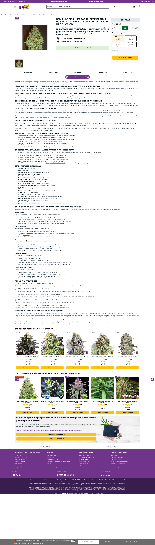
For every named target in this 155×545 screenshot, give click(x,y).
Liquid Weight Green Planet (48, 262)
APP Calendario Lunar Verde (55, 465)
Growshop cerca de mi (21, 459)
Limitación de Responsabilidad (119, 461)
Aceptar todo (88, 541)
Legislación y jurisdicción (118, 463)
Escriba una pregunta (56, 434)
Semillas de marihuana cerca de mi (24, 465)
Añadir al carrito (125, 58)
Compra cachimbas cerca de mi (23, 467)
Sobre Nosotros (19, 455)
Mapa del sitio (83, 465)
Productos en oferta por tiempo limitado (58, 461)
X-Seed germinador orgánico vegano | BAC (52, 219)
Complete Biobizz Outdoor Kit (55, 163)
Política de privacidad (117, 457)
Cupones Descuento (52, 459)
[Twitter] (17, 475)
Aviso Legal (114, 455)
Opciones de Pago (84, 461)
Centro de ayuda (83, 459)
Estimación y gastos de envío (87, 457)
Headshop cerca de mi (21, 461)
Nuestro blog (50, 457)
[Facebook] (14, 475)
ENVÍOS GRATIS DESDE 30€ (59, 1)
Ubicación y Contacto (21, 457)
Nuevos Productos (52, 455)
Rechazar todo (110, 541)
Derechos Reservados (117, 465)
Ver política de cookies (38, 543)
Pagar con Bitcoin (84, 463)
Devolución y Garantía (85, 455)
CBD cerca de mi (19, 463)
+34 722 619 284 (21, 1)
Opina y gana (61, 27)
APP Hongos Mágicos (53, 467)
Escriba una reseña (56, 439)
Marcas (49, 463)
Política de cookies (116, 459)
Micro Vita (26, 235)
